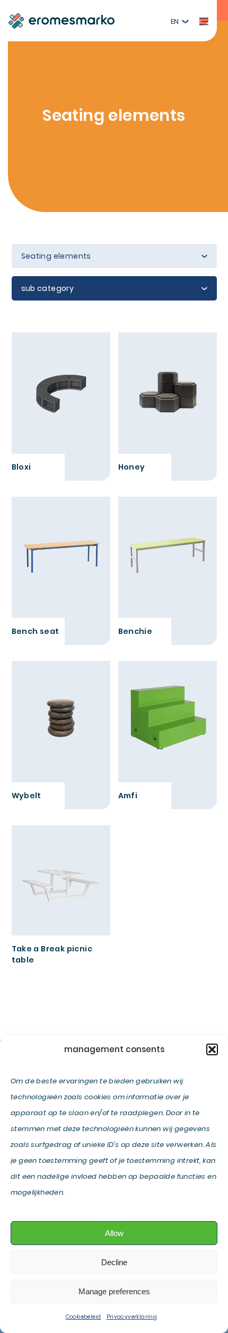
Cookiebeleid (83, 1317)
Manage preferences (114, 1291)
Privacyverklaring (132, 1317)
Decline (114, 1262)
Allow (114, 1233)
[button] (212, 1049)
